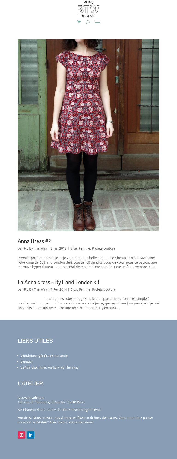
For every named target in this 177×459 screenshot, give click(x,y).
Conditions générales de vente (44, 355)
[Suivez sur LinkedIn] (30, 435)
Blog (73, 248)
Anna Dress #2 (35, 240)
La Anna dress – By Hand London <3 (58, 282)
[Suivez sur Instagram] (21, 435)
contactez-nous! (81, 422)
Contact (27, 361)
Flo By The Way (35, 248)
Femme (84, 248)
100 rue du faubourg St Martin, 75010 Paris (51, 402)
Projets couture (103, 248)
